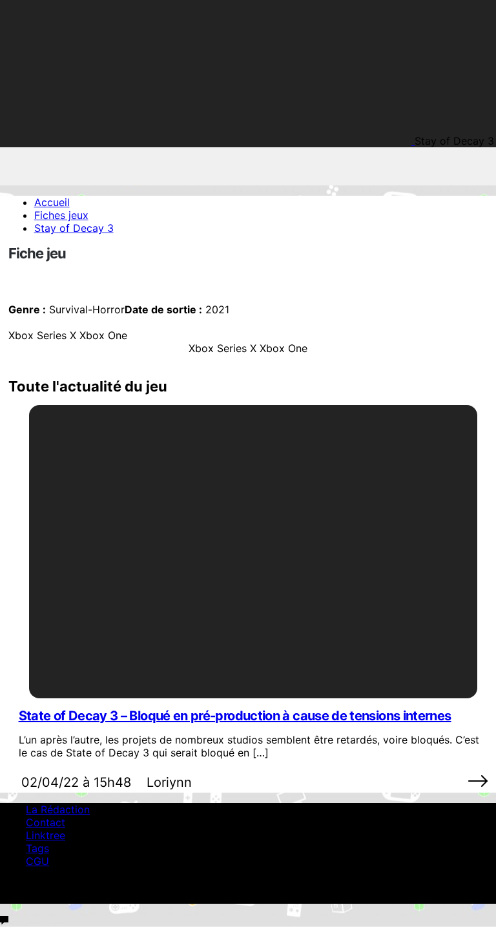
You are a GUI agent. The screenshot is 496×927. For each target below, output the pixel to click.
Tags (37, 848)
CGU (37, 861)
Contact (45, 822)
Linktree (45, 835)
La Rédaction (58, 809)
